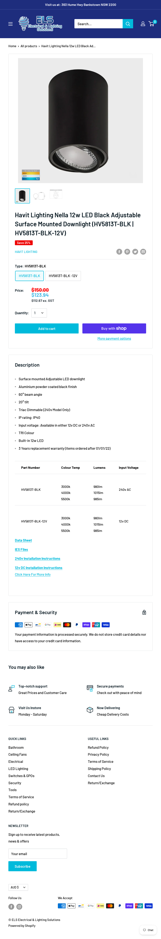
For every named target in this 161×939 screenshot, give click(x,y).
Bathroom (16, 747)
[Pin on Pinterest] (127, 251)
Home (12, 46)
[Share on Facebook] (119, 251)
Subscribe (22, 866)
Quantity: (22, 313)
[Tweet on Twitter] (135, 251)
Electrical (15, 761)
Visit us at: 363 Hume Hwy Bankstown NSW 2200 (80, 5)
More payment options (114, 338)
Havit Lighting (26, 252)
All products (29, 46)
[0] (151, 23)
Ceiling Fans (17, 754)
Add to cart (46, 328)
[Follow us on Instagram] (19, 906)
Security (14, 783)
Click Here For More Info (33, 574)
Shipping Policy (99, 768)
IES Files (21, 549)
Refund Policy (98, 747)
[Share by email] (143, 251)
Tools (12, 790)
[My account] (143, 23)
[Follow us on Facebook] (11, 906)
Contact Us (96, 776)
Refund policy (18, 804)
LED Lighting (18, 768)
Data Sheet (23, 540)
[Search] (128, 23)
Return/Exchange (21, 811)
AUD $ (15, 887)
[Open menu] (10, 24)
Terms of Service (21, 797)
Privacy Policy (98, 754)
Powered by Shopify (21, 925)
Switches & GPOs (21, 776)
